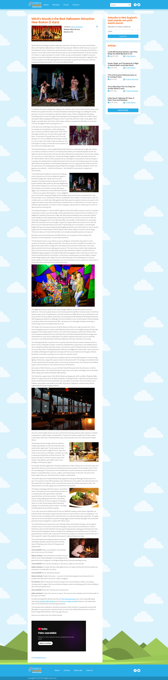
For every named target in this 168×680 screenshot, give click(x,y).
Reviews (56, 5)
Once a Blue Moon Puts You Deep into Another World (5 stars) (121, 87)
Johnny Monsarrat (77, 27)
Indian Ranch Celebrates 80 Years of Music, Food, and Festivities (121, 99)
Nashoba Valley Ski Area (47, 601)
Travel (66, 5)
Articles (67, 670)
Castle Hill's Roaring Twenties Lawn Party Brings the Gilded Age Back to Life (122, 53)
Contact (75, 5)
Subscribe (78, 670)
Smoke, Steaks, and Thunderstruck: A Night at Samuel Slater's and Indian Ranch (123, 64)
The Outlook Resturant (68, 599)
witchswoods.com (40, 657)
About (46, 5)
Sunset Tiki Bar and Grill (69, 601)
